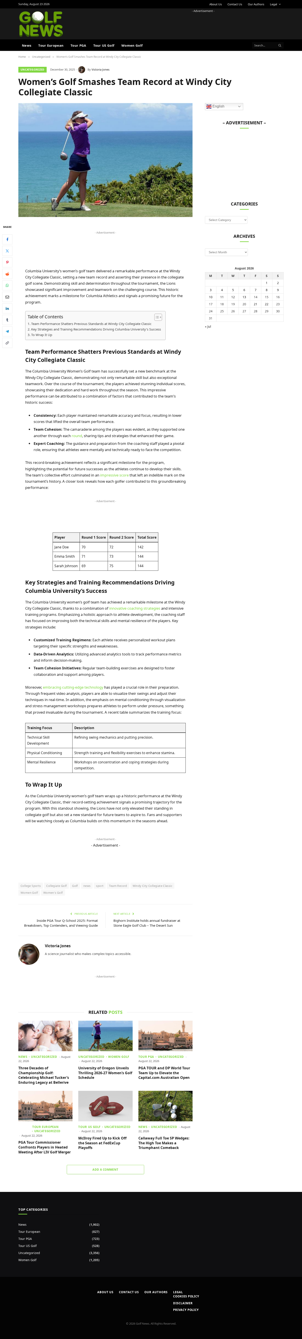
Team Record (118, 886)
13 (244, 297)
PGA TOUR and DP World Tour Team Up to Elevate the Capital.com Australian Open (164, 1073)
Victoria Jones (100, 69)
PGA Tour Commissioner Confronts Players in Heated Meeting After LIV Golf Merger (44, 1147)
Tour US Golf (104, 45)
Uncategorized (32, 69)
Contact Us (234, 4)
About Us (215, 4)
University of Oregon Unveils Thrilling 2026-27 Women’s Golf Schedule (105, 1073)
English (218, 106)
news (87, 886)
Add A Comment (105, 1170)
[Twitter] (7, 251)
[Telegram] (7, 331)
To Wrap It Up (41, 334)
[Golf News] (41, 23)
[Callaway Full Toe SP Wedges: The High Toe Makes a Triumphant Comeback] (165, 1106)
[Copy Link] (7, 343)
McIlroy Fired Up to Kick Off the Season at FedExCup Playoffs (102, 1143)
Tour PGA (78, 45)
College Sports (31, 886)
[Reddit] (7, 274)
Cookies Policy (186, 1296)
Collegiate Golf (56, 886)
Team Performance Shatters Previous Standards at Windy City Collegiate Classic (91, 323)
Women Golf (132, 45)
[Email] (7, 297)
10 (210, 297)
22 (266, 304)
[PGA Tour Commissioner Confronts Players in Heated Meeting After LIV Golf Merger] (45, 1106)
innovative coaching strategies (134, 608)
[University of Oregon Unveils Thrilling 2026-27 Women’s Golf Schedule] (105, 1036)
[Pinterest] (7, 262)
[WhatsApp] (7, 285)
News (26, 45)
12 (233, 297)
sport (99, 886)
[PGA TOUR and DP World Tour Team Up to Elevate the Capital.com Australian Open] (165, 1036)
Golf (75, 886)
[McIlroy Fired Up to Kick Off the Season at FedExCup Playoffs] (105, 1106)
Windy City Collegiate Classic (152, 886)
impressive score (114, 475)
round (77, 435)
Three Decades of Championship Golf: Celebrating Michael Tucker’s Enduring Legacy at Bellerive (43, 1075)
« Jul (208, 326)
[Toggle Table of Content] (156, 317)
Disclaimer (183, 1303)
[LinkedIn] (7, 308)
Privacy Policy (186, 1310)
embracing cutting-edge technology (73, 687)
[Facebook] (7, 239)
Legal (273, 4)
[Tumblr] (7, 320)
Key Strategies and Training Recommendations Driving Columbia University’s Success (96, 329)
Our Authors (256, 4)
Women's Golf (53, 893)
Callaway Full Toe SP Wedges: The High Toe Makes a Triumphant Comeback (163, 1143)
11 (222, 297)
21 (255, 304)
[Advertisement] (203, 23)
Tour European (50, 45)
